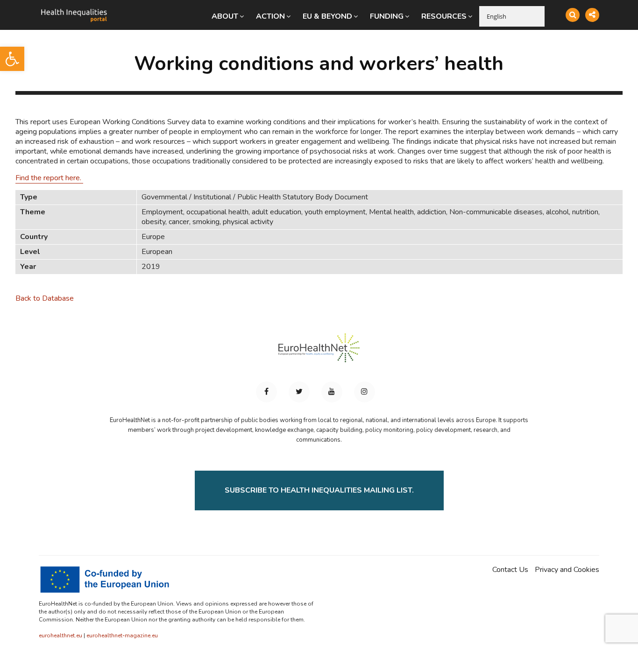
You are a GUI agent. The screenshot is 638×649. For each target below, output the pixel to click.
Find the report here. (49, 178)
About (225, 16)
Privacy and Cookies (567, 570)
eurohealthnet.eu (60, 635)
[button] (12, 59)
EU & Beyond (327, 16)
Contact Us (510, 570)
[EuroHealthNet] (319, 352)
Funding (387, 16)
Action (270, 16)
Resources (444, 16)
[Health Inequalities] (74, 8)
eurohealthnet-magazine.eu (122, 635)
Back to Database (44, 298)
